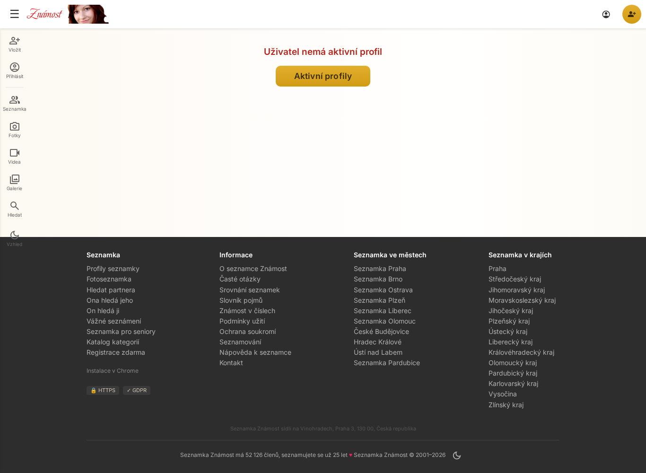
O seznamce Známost (253, 268)
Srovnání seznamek (249, 290)
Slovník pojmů (240, 300)
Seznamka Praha (380, 268)
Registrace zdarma (116, 352)
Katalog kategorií (113, 342)
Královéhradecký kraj (521, 352)
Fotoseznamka (109, 279)
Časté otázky (240, 279)
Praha (497, 268)
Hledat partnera (111, 290)
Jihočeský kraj (511, 311)
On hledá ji (103, 311)
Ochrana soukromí (247, 331)
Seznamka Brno (378, 279)
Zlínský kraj (506, 405)
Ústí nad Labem (378, 352)
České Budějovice (381, 331)
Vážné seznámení (114, 321)
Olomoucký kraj (513, 363)
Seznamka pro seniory (121, 331)
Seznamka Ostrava (383, 290)
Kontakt (231, 363)
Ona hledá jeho (110, 300)
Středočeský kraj (515, 279)
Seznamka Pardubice (387, 363)
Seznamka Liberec (382, 311)
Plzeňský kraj (509, 321)
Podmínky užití (242, 321)
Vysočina (503, 394)
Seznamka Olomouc (385, 321)
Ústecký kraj (508, 331)
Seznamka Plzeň (379, 300)
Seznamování (240, 342)
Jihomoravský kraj (517, 290)
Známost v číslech (247, 311)
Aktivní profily (323, 76)
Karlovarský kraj (513, 383)
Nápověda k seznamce (255, 352)
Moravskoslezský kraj (522, 300)
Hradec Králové (378, 342)
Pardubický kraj (513, 373)
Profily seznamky (113, 268)
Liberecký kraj (511, 342)
